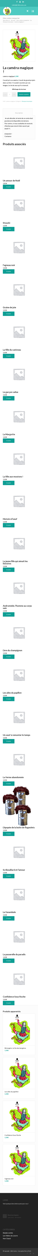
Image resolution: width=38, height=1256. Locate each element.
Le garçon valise (10, 392)
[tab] (18, 112)
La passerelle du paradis (14, 954)
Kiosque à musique (8, 22)
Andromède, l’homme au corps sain (17, 607)
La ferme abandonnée (13, 777)
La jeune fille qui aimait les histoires (15, 562)
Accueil (13, 20)
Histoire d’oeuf (10, 519)
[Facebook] (17, 1)
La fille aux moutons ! (13, 476)
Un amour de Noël (11, 180)
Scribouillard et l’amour (14, 870)
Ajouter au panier (24, 94)
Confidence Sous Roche (14, 996)
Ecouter (8, 313)
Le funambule (9, 912)
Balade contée (8, 1233)
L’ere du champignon (12, 650)
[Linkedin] (23, 1)
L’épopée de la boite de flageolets (19, 827)
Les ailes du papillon (12, 692)
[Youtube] (20, 1)
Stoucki (6, 223)
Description (17, 113)
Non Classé (7, 1238)
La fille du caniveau (12, 349)
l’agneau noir (9, 265)
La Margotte (9, 434)
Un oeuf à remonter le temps (16, 735)
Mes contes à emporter (11, 18)
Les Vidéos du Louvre (10, 1236)
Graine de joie (9, 307)
